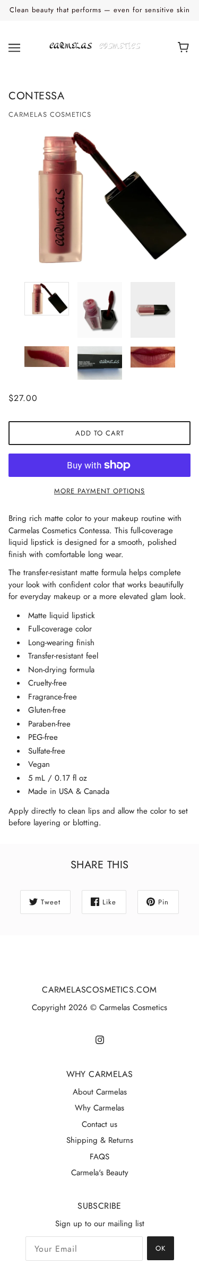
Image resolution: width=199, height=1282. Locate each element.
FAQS (99, 1157)
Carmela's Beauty (99, 1172)
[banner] (97, 47)
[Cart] (185, 47)
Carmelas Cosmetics (49, 114)
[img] (99, 1039)
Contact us (99, 1124)
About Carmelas (100, 1092)
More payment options (99, 491)
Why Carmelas (99, 1108)
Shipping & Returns (99, 1140)
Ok (160, 1248)
